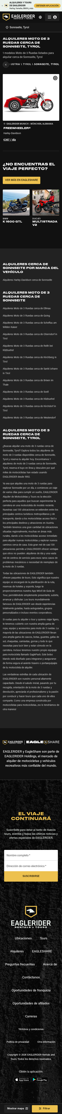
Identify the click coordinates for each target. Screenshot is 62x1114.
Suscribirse (31, 876)
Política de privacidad (18, 1042)
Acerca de (50, 964)
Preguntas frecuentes (20, 964)
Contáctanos (31, 977)
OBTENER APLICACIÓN (47, 6)
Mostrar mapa (15, 1108)
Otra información (46, 1042)
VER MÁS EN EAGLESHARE (21, 180)
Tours (43, 938)
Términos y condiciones (31, 1029)
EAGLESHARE (42, 951)
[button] (31, 108)
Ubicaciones (23, 938)
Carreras (31, 1016)
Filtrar (46, 1108)
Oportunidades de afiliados (31, 1003)
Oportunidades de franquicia (31, 990)
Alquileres (17, 951)
